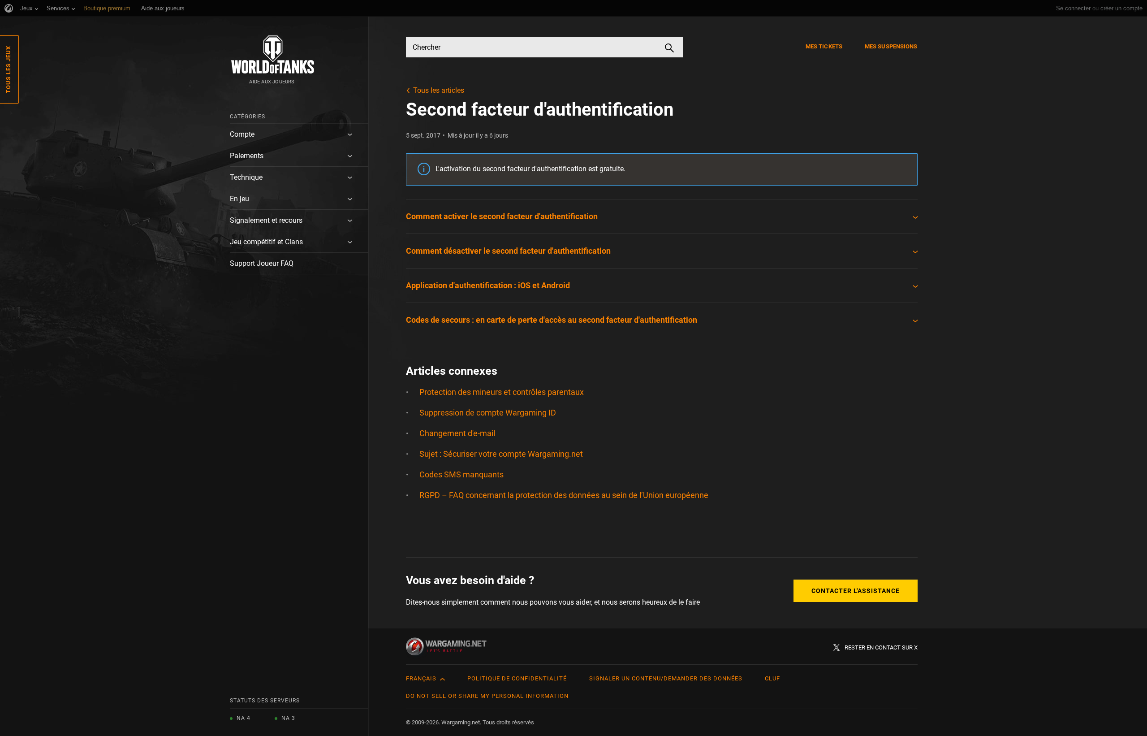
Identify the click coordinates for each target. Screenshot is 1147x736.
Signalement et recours (266, 220)
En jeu (239, 199)
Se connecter (1073, 8)
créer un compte (1121, 8)
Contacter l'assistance (855, 590)
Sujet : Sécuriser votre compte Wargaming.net (501, 454)
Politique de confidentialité (517, 678)
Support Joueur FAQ (261, 263)
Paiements (246, 156)
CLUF (772, 678)
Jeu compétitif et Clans (266, 242)
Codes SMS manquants (461, 474)
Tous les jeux (8, 69)
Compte (242, 134)
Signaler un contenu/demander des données (665, 678)
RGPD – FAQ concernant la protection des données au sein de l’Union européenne (563, 495)
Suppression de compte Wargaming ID (487, 412)
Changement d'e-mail (457, 433)
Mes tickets (824, 46)
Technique (246, 177)
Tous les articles (438, 90)
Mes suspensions (891, 46)
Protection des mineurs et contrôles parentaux (501, 392)
